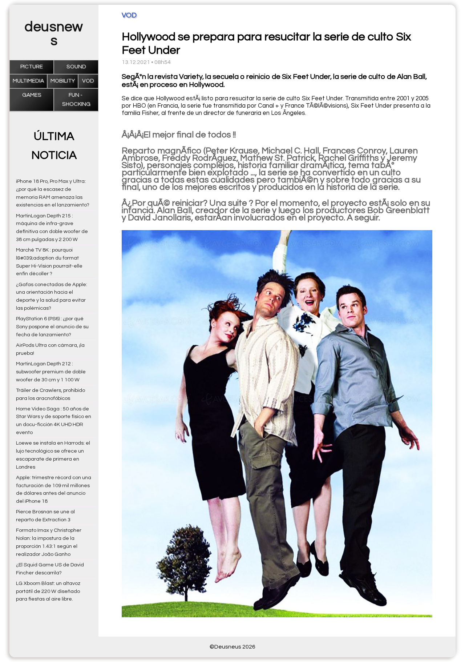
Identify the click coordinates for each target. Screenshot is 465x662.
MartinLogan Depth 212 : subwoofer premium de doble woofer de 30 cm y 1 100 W (51, 371)
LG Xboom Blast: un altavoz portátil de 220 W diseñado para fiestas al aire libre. (48, 591)
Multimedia (28, 81)
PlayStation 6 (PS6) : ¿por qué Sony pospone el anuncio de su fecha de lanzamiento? (52, 326)
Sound (76, 66)
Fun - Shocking (76, 99)
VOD (88, 81)
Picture (31, 66)
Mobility (62, 81)
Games (31, 95)
